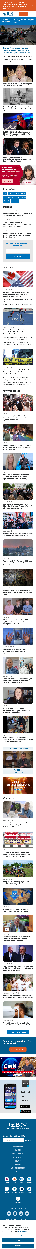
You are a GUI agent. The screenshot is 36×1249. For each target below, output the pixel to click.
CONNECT (18, 1157)
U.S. (5, 193)
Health (17, 197)
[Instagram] (21, 1213)
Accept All (18, 1245)
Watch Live (15, 201)
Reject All (18, 1240)
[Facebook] (15, 1213)
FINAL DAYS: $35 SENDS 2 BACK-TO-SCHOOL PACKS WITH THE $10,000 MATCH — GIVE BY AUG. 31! (16, 5)
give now (23, 14)
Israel (23, 193)
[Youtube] (9, 1213)
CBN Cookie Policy (23, 1231)
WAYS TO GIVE (18, 1153)
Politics (11, 193)
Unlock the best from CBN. (14, 1136)
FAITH (18, 1150)
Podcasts (7, 201)
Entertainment (8, 197)
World (17, 193)
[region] (18, 1234)
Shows (23, 197)
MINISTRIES (18, 1146)
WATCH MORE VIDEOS (18, 1032)
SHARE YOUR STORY (18, 1049)
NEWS (18, 1160)
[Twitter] (27, 1213)
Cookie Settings (18, 1235)
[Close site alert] (32, 5)
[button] (30, 14)
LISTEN (18, 1171)
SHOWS (18, 1164)
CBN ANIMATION (18, 1168)
